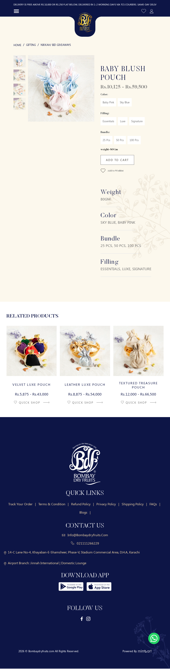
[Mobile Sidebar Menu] (16, 11)
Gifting (31, 44)
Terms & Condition (53, 504)
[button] (144, 11)
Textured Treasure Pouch (138, 385)
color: (104, 94)
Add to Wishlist (115, 171)
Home (17, 45)
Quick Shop (30, 402)
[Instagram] (88, 618)
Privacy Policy (107, 504)
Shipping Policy (134, 504)
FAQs (154, 504)
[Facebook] (82, 618)
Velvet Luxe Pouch (31, 384)
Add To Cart (117, 160)
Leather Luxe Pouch (85, 384)
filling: (105, 113)
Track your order (22, 504)
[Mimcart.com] (145, 651)
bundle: (105, 132)
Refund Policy (82, 504)
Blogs (85, 512)
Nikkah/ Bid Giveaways (56, 44)
